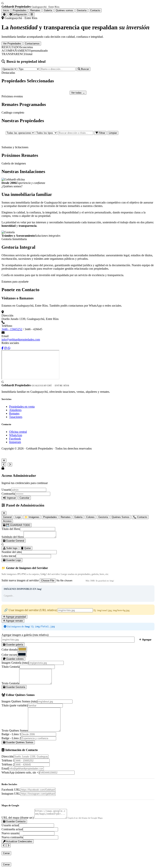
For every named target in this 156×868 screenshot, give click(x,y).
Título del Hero (11, 529)
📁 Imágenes (32, 517)
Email (5, 768)
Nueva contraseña (12, 837)
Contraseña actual (12, 829)
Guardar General (14, 540)
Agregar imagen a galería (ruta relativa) (25, 634)
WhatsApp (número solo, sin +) (20, 772)
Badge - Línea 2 (11, 738)
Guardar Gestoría (15, 687)
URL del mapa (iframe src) (18, 817)
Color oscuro (9, 654)
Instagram (15, 442)
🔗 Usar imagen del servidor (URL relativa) (30, 610)
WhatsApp (15, 435)
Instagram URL (11, 793)
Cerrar (6, 853)
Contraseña (8, 493)
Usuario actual (10, 825)
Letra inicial (9, 556)
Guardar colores (15, 658)
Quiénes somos (64, 10)
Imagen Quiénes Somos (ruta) (19, 701)
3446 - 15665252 (12, 329)
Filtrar (101, 132)
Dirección (7, 756)
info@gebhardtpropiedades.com (21, 339)
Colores (90, 517)
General (7, 517)
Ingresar (11, 497)
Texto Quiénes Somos (15, 730)
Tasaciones (15, 416)
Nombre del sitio (11, 552)
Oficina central (18, 431)
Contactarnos (32, 43)
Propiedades (19, 10)
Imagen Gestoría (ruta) (15, 662)
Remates (35, 10)
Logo (18, 517)
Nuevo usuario (10, 833)
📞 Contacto (140, 517)
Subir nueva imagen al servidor (20, 580)
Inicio (6, 10)
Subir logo (11, 548)
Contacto (95, 10)
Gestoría (81, 10)
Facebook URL (11, 789)
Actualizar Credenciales (19, 841)
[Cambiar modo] (4, 14)
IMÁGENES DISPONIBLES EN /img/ (23, 589)
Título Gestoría (11, 666)
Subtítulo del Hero (13, 537)
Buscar (84, 69)
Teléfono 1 (8, 760)
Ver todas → (78, 92)
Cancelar (24, 497)
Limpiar (113, 132)
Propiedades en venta (22, 406)
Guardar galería (14, 644)
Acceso (7, 521)
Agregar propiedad (15, 616)
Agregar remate (14, 620)
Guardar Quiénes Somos (19, 742)
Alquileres (15, 410)
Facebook (15, 438)
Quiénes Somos (120, 517)
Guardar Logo (13, 560)
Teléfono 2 (8, 764)
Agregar (146, 639)
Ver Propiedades (12, 43)
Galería (48, 10)
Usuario (6, 489)
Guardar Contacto (15, 821)
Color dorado (10, 649)
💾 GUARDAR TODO (17, 525)
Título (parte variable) (15, 705)
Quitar (27, 548)
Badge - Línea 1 (11, 734)
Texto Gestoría (10, 683)
